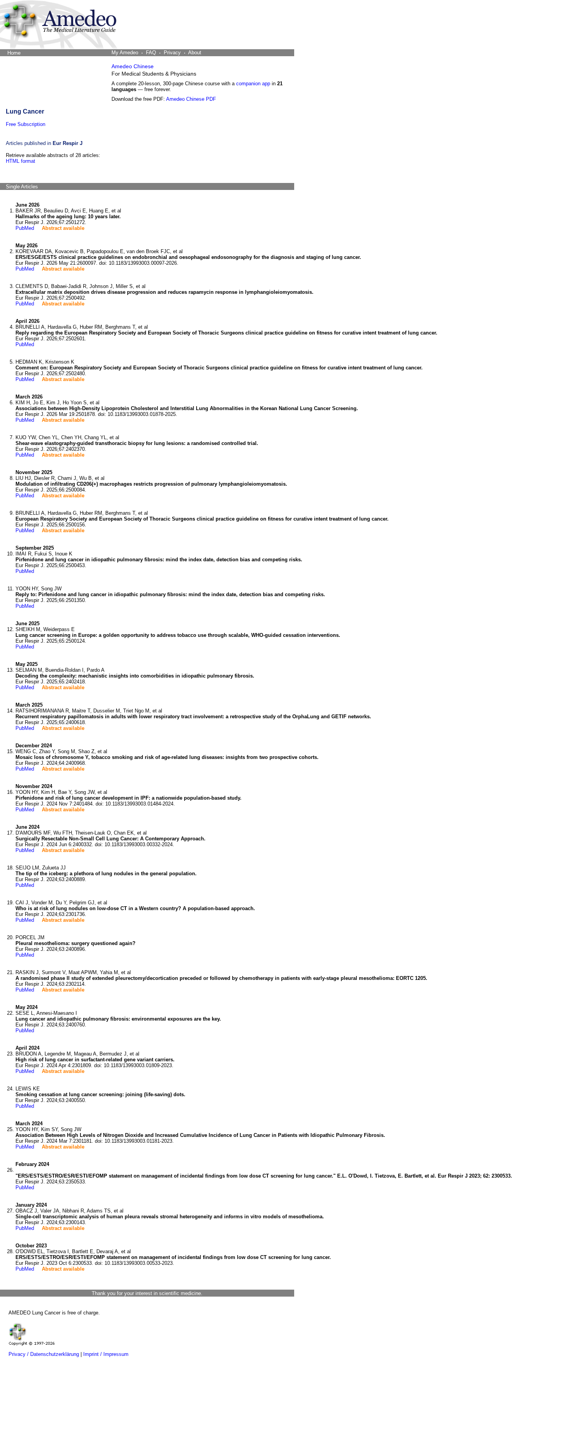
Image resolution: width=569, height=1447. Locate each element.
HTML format (20, 161)
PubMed (24, 228)
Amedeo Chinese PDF (191, 99)
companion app (253, 83)
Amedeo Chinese (132, 66)
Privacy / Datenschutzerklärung (44, 1354)
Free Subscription (25, 124)
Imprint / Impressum (106, 1354)
